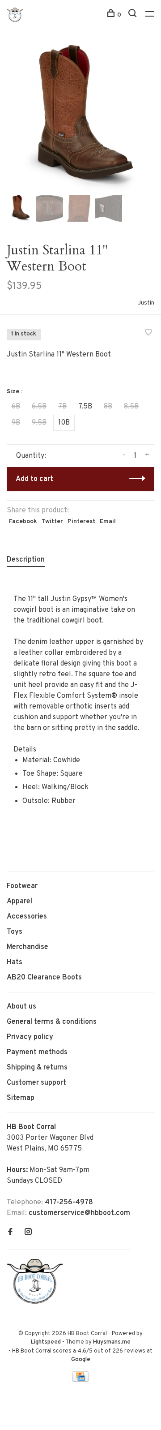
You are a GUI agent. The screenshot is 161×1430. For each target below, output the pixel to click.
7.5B (85, 406)
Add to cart (34, 479)
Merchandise (27, 947)
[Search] (133, 15)
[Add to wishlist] (148, 333)
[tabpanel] (80, 119)
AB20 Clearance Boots (44, 977)
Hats (14, 962)
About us (21, 1006)
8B (108, 406)
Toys (14, 932)
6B (16, 406)
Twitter (52, 521)
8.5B (131, 406)
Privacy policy (30, 1037)
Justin (146, 303)
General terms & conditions (52, 1022)
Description (26, 559)
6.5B (39, 406)
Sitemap (20, 1098)
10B (64, 422)
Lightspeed (46, 1342)
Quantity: (31, 455)
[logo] (37, 1301)
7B (62, 406)
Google (80, 1359)
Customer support (36, 1082)
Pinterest (81, 521)
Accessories (27, 916)
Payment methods (37, 1052)
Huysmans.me (112, 1342)
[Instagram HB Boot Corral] (28, 1232)
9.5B (39, 422)
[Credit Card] (80, 1379)
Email (108, 521)
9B (16, 422)
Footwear (22, 886)
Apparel (19, 901)
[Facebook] (10, 1232)
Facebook (23, 521)
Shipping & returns (37, 1067)
